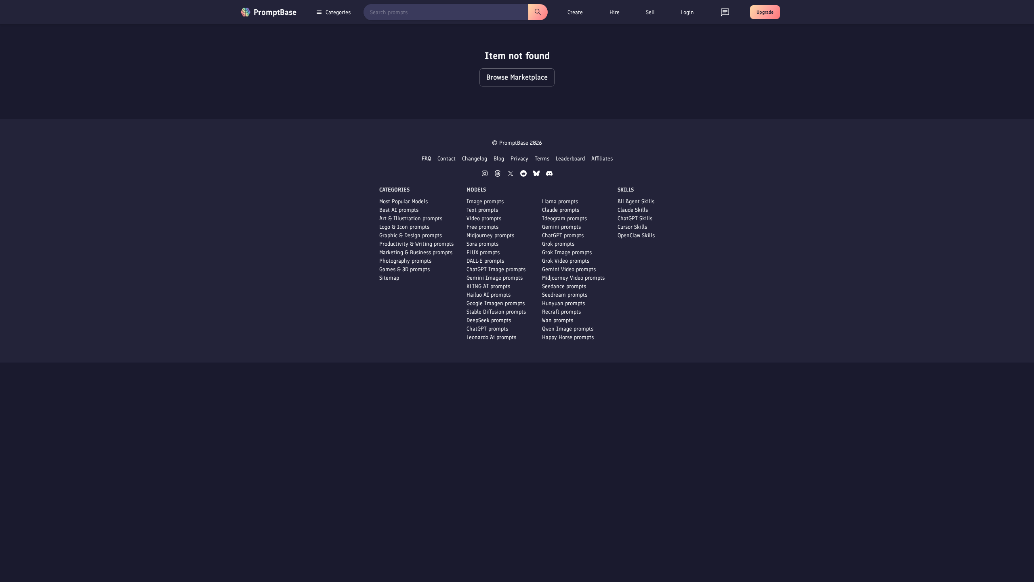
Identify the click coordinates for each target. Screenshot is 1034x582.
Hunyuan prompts (563, 303)
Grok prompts (558, 243)
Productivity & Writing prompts (416, 243)
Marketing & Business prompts (415, 252)
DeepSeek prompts (489, 320)
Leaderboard (570, 158)
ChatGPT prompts (487, 328)
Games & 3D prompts (404, 269)
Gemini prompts (561, 227)
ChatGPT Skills (635, 218)
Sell (650, 12)
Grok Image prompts (567, 252)
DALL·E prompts (485, 260)
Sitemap (389, 277)
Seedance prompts (564, 286)
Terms (542, 158)
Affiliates (602, 158)
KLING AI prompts (488, 286)
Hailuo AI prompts (489, 294)
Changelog (474, 158)
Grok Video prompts (565, 260)
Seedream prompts (564, 294)
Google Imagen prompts (496, 303)
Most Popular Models (403, 201)
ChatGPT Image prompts (496, 269)
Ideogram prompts (564, 218)
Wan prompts (557, 320)
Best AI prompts (398, 210)
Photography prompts (405, 260)
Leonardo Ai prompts (491, 337)
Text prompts (482, 210)
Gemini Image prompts (495, 277)
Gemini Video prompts (569, 269)
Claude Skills (633, 210)
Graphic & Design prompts (410, 235)
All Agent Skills (636, 201)
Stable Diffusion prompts (496, 311)
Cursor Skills (632, 227)
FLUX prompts (483, 252)
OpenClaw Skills (636, 235)
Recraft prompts (561, 311)
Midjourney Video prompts (573, 277)
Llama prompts (560, 201)
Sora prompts (482, 243)
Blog (499, 158)
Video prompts (484, 218)
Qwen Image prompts (567, 328)
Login (687, 12)
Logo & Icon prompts (404, 227)
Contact (446, 158)
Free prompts (482, 227)
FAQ (426, 158)
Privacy (519, 158)
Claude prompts (560, 210)
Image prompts (485, 201)
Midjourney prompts (490, 235)
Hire (614, 12)
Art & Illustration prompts (410, 218)
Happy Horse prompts (568, 337)
